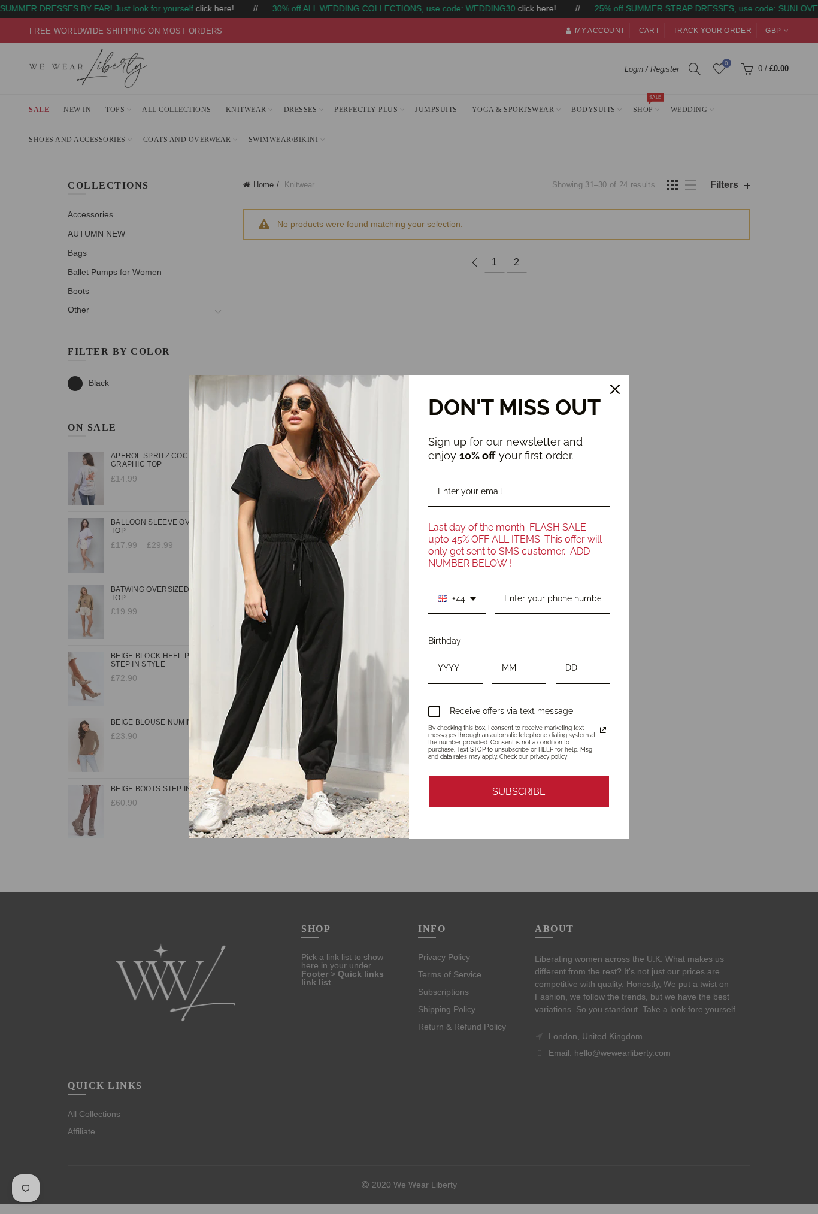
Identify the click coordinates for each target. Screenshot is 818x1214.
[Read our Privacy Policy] (603, 730)
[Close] (615, 389)
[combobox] (457, 599)
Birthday (444, 641)
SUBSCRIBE (519, 791)
